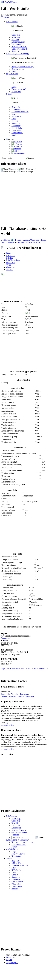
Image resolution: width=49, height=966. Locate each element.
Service (9, 94)
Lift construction (18, 42)
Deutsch (19, 142)
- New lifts (16, 109)
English (19, 144)
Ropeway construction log (22, 67)
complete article (7, 725)
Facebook (5, 694)
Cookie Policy (17, 128)
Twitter (4, 696)
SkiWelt (21, 242)
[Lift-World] (9, 2)
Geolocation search (19, 49)
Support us (16, 123)
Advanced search (19, 46)
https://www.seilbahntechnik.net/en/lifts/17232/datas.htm (24, 668)
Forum (14, 71)
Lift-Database (12, 22)
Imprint (14, 135)
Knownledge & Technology (17, 53)
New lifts (15, 39)
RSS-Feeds (16, 116)
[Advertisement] (24, 199)
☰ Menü (5, 17)
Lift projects (16, 44)
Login (14, 87)
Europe (18, 240)
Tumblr (21, 696)
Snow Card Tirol (33, 242)
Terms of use (17, 133)
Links (13, 119)
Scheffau (10, 242)
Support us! (6, 638)
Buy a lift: (15, 107)
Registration (16, 91)
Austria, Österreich (31, 240)
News (14, 114)
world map (16, 35)
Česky (18, 151)
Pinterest (12, 696)
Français (18, 146)
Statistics (15, 51)
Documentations (18, 69)
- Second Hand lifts (19, 112)
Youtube (14, 694)
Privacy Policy (18, 130)
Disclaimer (15, 126)
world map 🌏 (7, 240)
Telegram (30, 696)
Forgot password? (18, 89)
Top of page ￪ (12, 962)
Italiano (18, 149)
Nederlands (20, 153)
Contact (15, 121)
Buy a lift (15, 861)
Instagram (24, 694)
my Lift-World (12, 74)
